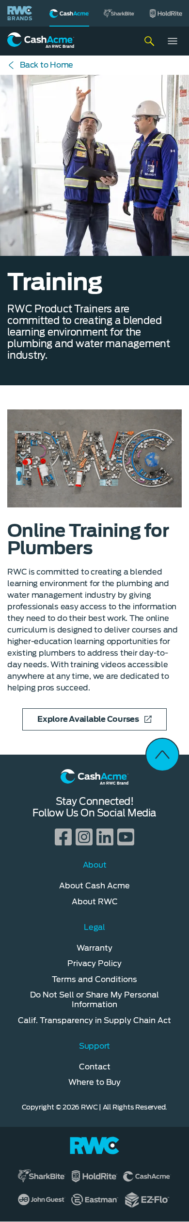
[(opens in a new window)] (119, 13)
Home (46, 65)
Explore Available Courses (88, 719)
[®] (69, 13)
